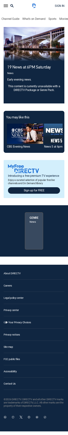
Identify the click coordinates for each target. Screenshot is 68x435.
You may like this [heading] (17, 117)
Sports (52, 19)
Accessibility (10, 371)
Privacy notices (12, 334)
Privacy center (11, 310)
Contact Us (10, 383)
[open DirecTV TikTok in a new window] (45, 417)
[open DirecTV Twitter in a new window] (21, 417)
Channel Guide (10, 19)
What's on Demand (34, 19)
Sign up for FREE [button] (34, 190)
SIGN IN (59, 6)
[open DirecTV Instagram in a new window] (29, 417)
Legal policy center (14, 297)
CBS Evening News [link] (18, 146)
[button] (6, 6)
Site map (8, 347)
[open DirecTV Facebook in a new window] (13, 417)
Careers (8, 285)
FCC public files (12, 359)
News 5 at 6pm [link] (53, 146)
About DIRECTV (12, 273)
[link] (25, 134)
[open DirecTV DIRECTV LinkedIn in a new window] (5, 417)
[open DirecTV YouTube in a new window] (37, 417)
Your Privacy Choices (19, 322)
